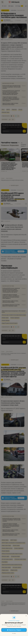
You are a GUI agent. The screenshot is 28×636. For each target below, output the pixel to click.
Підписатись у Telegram (15, 630)
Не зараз (14, 633)
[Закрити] (26, 616)
